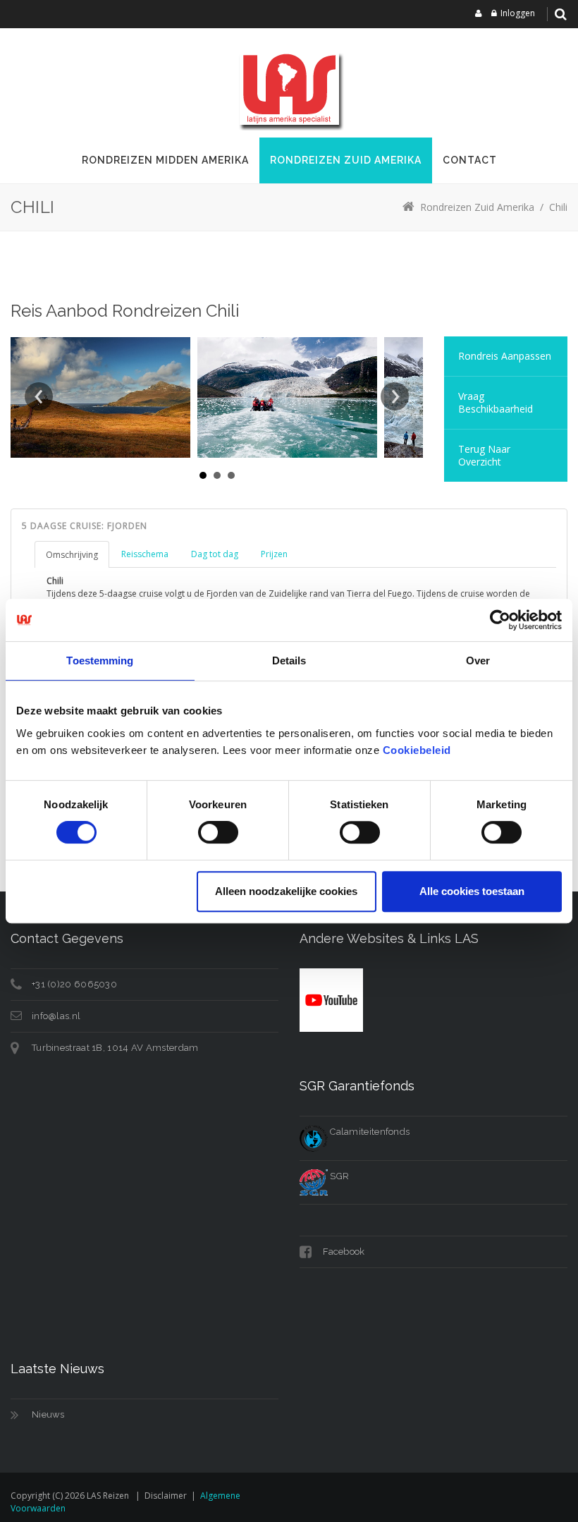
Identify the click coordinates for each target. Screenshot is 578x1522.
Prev (39, 396)
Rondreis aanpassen (504, 356)
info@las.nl (56, 1016)
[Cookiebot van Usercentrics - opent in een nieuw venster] (500, 620)
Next (395, 396)
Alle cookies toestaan (471, 891)
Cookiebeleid (417, 750)
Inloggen (517, 13)
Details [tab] (289, 660)
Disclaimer (165, 1496)
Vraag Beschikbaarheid (495, 402)
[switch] (218, 832)
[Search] (560, 14)
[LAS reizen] (289, 88)
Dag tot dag (214, 554)
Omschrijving (72, 555)
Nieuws (48, 1414)
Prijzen (274, 554)
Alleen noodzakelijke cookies (286, 891)
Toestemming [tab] (99, 660)
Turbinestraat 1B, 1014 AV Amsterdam (115, 1047)
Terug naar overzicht (484, 455)
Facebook (343, 1251)
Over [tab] (478, 660)
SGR (338, 1176)
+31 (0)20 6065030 (74, 984)
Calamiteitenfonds (369, 1131)
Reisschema (144, 554)
